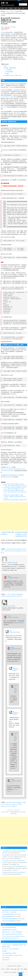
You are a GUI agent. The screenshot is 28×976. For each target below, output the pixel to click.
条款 (12, 969)
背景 (4, 66)
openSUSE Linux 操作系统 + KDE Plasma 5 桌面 (12, 955)
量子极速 (14, 953)
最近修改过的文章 (5, 959)
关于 (23, 8)
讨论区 (25, 1)
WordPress (6, 972)
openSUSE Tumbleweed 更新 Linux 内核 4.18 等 (15, 499)
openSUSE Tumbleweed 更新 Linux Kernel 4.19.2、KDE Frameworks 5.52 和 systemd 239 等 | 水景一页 (14, 550)
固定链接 (16, 476)
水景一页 (4, 3)
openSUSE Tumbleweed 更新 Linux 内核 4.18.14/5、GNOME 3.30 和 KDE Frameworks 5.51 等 (15, 496)
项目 (12, 32)
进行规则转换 (9, 71)
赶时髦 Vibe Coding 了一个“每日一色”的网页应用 (12, 932)
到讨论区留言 (14, 811)
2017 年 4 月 (4, 107)
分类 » (6, 8)
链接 (15, 8)
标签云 (11, 8)
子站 (22, 1)
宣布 (8, 115)
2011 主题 (14, 972)
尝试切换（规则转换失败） (10, 68)
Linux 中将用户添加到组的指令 (8, 914)
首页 (2, 8)
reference (12, 455)
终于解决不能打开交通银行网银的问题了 (10, 918)
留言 (19, 8)
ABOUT (2, 969)
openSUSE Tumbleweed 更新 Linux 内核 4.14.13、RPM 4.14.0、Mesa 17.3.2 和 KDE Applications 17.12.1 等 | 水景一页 (13, 804)
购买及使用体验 (19, 944)
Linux (17, 475)
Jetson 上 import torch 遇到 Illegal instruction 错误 (12, 934)
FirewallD (10, 475)
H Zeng (13, 27)
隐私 (15, 969)
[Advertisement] (14, 516)
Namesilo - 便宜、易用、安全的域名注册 (10, 948)
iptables (14, 475)
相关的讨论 (12, 87)
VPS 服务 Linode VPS (6, 944)
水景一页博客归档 (5, 957)
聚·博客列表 (4, 951)
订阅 (22, 969)
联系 (18, 969)
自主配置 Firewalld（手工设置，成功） (12, 75)
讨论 (4, 85)
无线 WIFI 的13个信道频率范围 (8, 920)
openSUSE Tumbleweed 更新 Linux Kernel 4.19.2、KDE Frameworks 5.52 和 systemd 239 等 (15, 492)
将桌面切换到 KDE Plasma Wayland (9, 929)
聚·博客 (25, 969)
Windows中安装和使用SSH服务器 (9, 927)
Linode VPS (21, 972)
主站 (19, 1)
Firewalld (3, 32)
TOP (20, 974)
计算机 (12, 11)
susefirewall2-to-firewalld (8, 96)
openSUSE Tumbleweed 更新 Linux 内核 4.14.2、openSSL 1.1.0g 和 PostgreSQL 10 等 (21, 534)
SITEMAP (8, 969)
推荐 (17, 150)
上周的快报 (21, 622)
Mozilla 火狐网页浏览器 (7, 953)
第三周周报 (17, 113)
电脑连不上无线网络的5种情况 (8, 916)
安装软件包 (8, 69)
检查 (7, 73)
